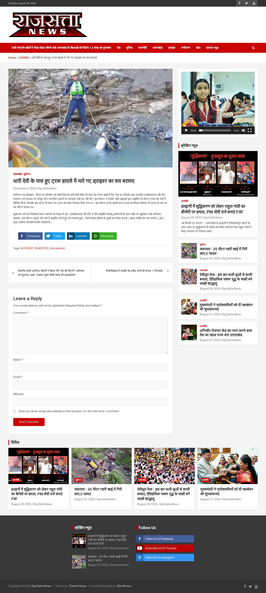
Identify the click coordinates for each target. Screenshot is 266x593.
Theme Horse (77, 586)
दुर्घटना (27, 174)
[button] (218, 103)
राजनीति (142, 47)
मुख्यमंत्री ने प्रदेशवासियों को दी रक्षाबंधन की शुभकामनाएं (226, 307)
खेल (198, 47)
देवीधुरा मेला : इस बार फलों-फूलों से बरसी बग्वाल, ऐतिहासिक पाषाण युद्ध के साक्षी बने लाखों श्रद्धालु (226, 279)
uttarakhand (57, 248)
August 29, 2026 (191, 217)
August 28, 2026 (210, 288)
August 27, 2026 (210, 314)
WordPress (124, 586)
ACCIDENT (26, 248)
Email (17, 377)
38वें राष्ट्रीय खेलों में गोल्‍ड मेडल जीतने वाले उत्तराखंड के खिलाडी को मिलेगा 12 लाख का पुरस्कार (61, 47)
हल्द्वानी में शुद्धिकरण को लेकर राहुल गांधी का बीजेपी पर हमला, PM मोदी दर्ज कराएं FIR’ (36, 494)
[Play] (186, 130)
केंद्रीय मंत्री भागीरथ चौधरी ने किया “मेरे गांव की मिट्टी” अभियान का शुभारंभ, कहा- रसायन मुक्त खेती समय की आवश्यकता (51, 273)
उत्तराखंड (157, 47)
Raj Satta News (47, 188)
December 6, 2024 (24, 188)
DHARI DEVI (41, 248)
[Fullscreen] (250, 130)
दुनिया (129, 47)
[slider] (215, 130)
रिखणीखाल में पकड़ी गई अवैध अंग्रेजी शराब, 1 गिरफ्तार (134, 271)
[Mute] (243, 130)
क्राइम (171, 47)
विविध (15, 442)
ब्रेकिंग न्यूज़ (189, 145)
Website (18, 394)
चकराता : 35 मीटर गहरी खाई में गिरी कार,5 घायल (223, 251)
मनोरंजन (185, 47)
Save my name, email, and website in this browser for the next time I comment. (69, 411)
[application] (218, 103)
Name (18, 359)
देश (119, 47)
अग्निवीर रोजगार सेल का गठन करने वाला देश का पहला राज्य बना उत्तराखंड (226, 332)
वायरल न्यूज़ (212, 47)
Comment (20, 313)
